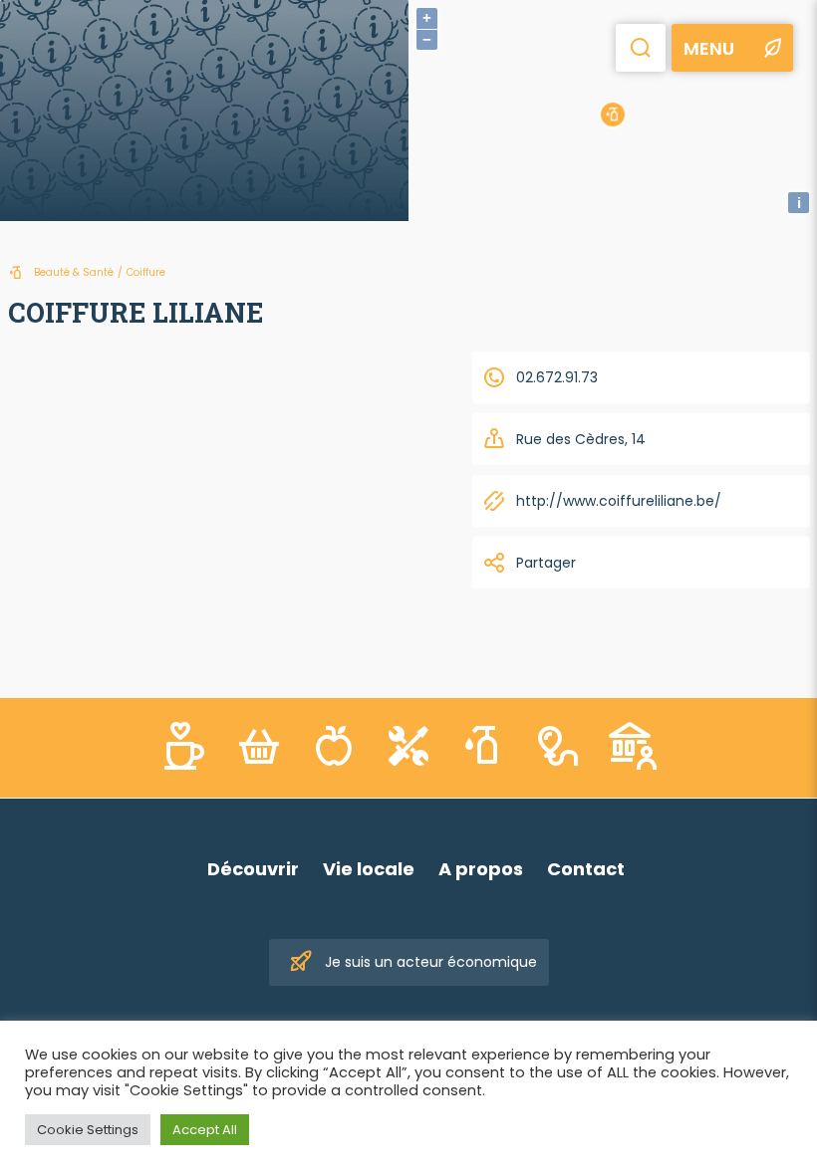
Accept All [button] (204, 1129)
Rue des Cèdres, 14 (581, 439)
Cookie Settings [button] (87, 1129)
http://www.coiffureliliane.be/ (618, 501)
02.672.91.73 (557, 377)
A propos (480, 868)
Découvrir (253, 868)
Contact (586, 868)
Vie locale (368, 868)
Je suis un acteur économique (431, 962)
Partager (546, 563)
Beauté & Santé (74, 272)
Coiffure (146, 272)
